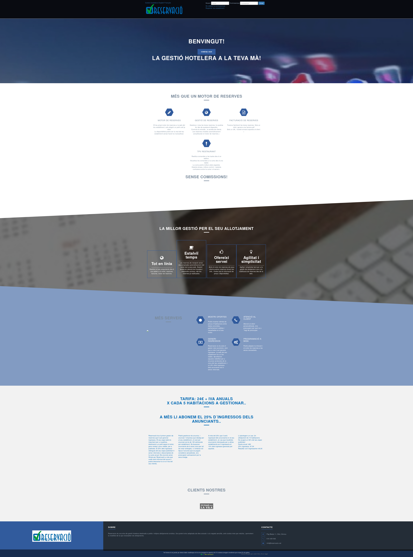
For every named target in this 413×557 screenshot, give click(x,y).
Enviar (261, 3)
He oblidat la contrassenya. (216, 6)
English (161, 3)
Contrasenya (235, 3)
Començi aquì (206, 52)
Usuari (208, 3)
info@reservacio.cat (274, 543)
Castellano (154, 3)
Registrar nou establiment (215, 8)
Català (147, 3)
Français (167, 3)
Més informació (209, 554)
